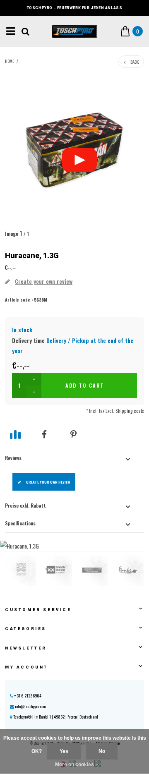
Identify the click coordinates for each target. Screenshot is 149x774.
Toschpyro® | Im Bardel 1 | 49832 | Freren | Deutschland (55, 717)
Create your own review (48, 482)
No (102, 751)
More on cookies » (76, 764)
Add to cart (84, 385)
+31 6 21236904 (27, 696)
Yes (64, 751)
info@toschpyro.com (30, 706)
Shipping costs (129, 410)
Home (9, 61)
